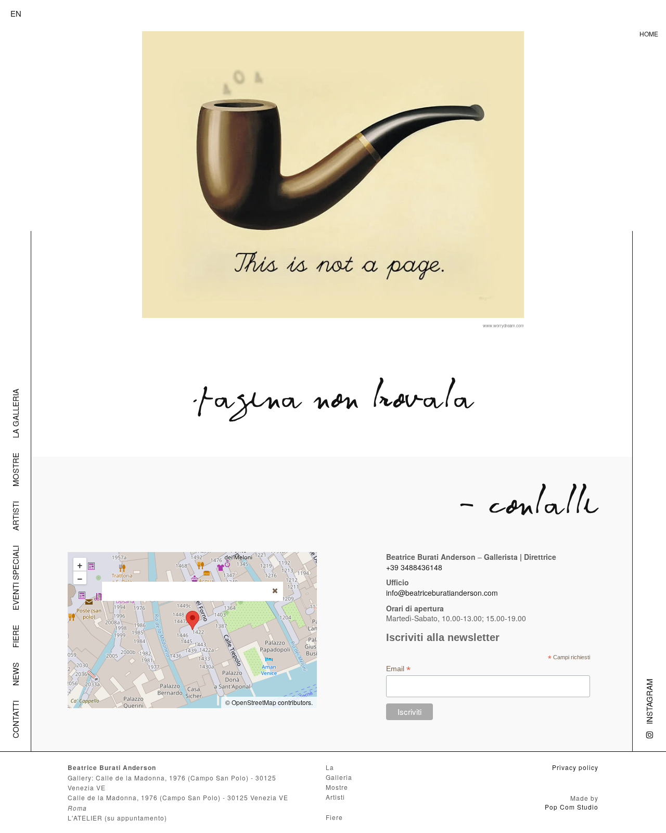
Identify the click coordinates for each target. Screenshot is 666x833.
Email (398, 669)
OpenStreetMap (254, 702)
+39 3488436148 (414, 567)
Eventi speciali (15, 577)
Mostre (15, 469)
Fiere (15, 636)
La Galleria (15, 413)
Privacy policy (575, 767)
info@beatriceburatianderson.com (442, 592)
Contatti (15, 719)
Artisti (15, 516)
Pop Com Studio (571, 806)
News (15, 674)
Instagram (649, 701)
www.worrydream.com (503, 325)
